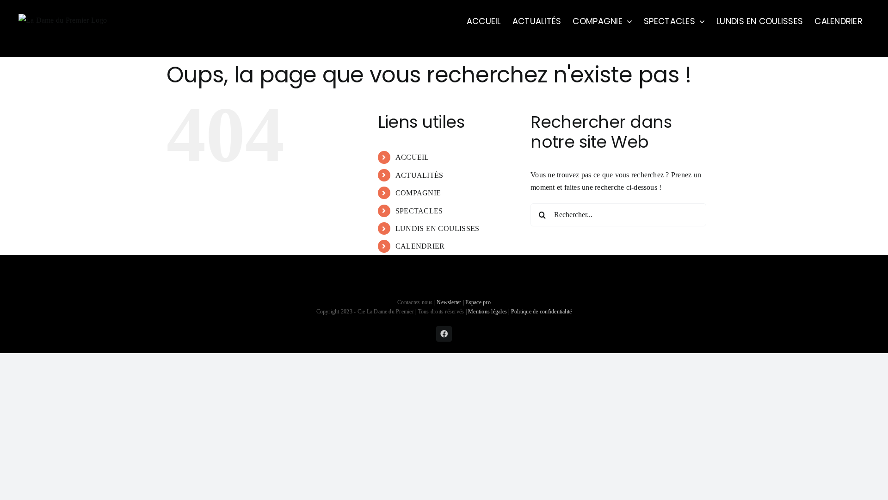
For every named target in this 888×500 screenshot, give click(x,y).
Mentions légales (487, 311)
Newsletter (450, 302)
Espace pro (477, 302)
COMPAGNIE (418, 193)
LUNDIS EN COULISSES (437, 228)
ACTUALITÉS (419, 175)
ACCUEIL (412, 157)
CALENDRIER (419, 246)
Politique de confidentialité (541, 311)
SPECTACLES (419, 211)
